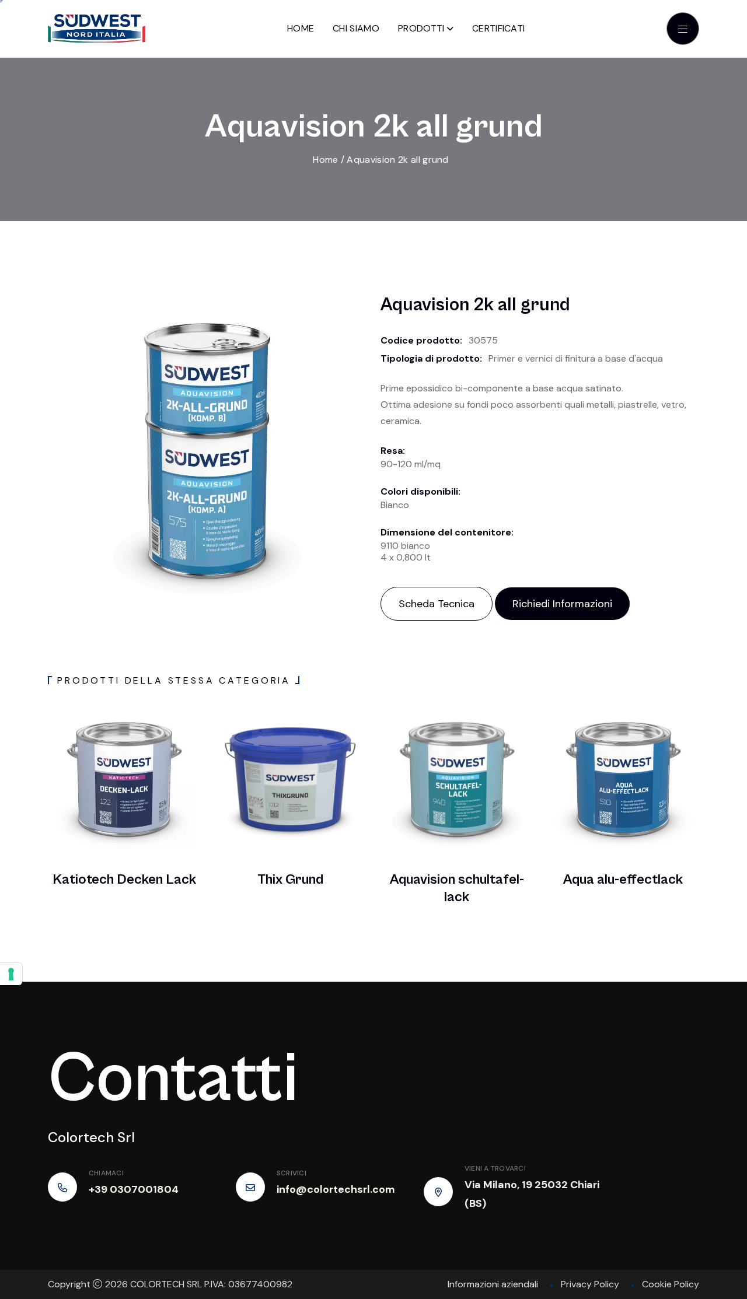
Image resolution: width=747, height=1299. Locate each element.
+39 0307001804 (134, 1189)
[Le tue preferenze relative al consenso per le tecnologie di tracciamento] (11, 974)
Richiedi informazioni (562, 604)
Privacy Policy (590, 1284)
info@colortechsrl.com (336, 1189)
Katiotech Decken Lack (124, 879)
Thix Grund (290, 879)
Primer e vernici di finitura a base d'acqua (575, 358)
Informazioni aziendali (493, 1284)
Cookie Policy (670, 1284)
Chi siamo (356, 28)
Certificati (498, 28)
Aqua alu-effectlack (623, 879)
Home (300, 28)
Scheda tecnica (436, 604)
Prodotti (421, 28)
